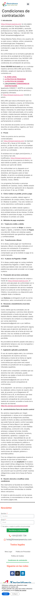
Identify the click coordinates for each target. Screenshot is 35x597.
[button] (28, 4)
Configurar (7, 590)
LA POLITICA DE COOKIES (14, 81)
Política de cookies (20, 590)
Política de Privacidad (23, 552)
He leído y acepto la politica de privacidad (16, 526)
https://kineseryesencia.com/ (11, 24)
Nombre (4, 513)
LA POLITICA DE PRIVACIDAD (15, 79)
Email (3, 519)
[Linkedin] (22, 573)
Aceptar (6, 594)
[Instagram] (17, 573)
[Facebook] (12, 573)
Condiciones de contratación (17, 560)
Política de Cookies (17, 556)
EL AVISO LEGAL (11, 77)
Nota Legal (8, 552)
